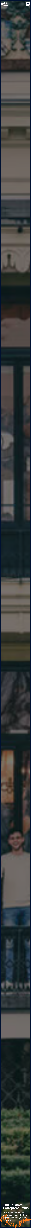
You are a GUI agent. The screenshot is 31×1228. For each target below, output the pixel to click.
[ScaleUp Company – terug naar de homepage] (5, 4)
